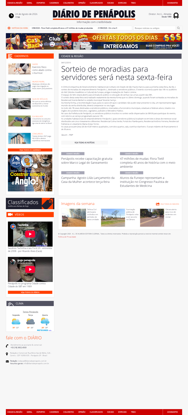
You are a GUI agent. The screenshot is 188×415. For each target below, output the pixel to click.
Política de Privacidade (67, 237)
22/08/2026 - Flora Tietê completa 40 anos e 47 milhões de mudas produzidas (56, 28)
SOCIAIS (110, 3)
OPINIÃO (81, 3)
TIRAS (133, 3)
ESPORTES (41, 3)
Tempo (25, 312)
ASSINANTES (172, 3)
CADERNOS (54, 3)
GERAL (29, 3)
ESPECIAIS (122, 3)
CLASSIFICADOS (96, 3)
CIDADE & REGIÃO (14, 3)
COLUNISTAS (68, 3)
